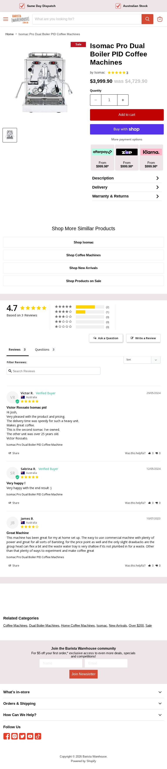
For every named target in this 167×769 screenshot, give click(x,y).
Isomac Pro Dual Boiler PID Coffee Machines (35, 557)
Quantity (95, 90)
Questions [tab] (42, 349)
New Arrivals (118, 625)
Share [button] (15, 453)
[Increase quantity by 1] (123, 100)
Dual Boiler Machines (44, 625)
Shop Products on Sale (83, 281)
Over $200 (136, 625)
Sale (148, 625)
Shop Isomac (84, 242)
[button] (150, 453)
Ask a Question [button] (108, 338)
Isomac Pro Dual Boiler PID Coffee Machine (35, 445)
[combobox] (87, 19)
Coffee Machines (15, 625)
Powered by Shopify (83, 761)
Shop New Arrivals (83, 268)
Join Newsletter (83, 674)
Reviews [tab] (14, 349)
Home (9, 34)
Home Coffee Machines (78, 625)
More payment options (126, 139)
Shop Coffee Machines (83, 255)
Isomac (99, 72)
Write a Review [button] (145, 338)
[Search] (147, 19)
